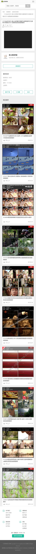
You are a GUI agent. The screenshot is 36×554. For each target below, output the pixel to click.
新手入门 (24, 512)
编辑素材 (18, 66)
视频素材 (8, 12)
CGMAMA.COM (26, 548)
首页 (4, 12)
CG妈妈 (27, 543)
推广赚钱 (24, 524)
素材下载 (7, 92)
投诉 (28, 92)
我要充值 (24, 517)
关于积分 (8, 526)
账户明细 (24, 515)
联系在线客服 (18, 536)
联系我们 (8, 517)
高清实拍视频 (15, 12)
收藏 (18, 92)
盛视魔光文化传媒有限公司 (8, 548)
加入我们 (24, 526)
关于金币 (8, 524)
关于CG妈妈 (8, 512)
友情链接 (24, 528)
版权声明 (8, 515)
